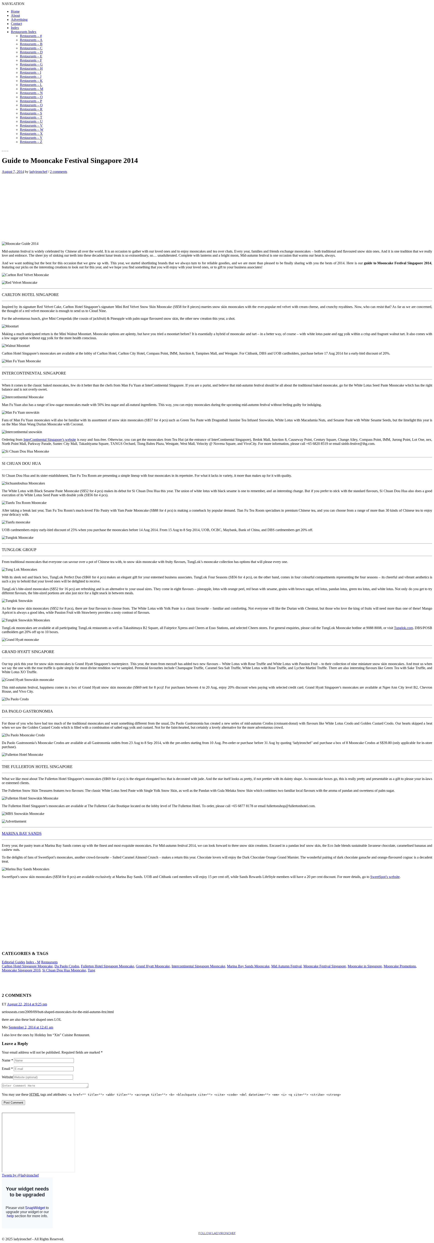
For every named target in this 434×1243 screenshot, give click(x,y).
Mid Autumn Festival (286, 966)
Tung (91, 970)
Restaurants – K (31, 81)
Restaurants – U (31, 121)
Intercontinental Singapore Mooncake (198, 966)
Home (15, 11)
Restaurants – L (31, 85)
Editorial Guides (13, 962)
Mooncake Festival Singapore (324, 966)
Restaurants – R (31, 109)
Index (15, 28)
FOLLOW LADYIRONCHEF (217, 1233)
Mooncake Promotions (400, 966)
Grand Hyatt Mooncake (153, 966)
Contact (16, 24)
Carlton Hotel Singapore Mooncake (27, 966)
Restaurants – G (31, 64)
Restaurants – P (31, 101)
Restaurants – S (31, 113)
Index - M (33, 962)
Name (7, 1060)
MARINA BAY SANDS (22, 833)
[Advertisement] (40, 205)
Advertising (19, 19)
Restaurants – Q (31, 105)
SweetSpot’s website (385, 877)
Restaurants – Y (31, 138)
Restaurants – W (31, 129)
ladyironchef (38, 172)
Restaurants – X (31, 134)
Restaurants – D (31, 52)
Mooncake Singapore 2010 (21, 970)
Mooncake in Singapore (365, 966)
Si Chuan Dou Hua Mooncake (64, 970)
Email (7, 1069)
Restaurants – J (30, 77)
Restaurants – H (31, 68)
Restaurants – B (31, 44)
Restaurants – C (31, 48)
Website (7, 1077)
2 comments (58, 172)
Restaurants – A (31, 40)
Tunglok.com (403, 628)
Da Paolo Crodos (66, 966)
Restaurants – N (31, 93)
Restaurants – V (31, 125)
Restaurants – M (31, 89)
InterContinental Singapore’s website (50, 439)
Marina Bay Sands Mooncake (248, 966)
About (15, 15)
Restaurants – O (31, 97)
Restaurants (49, 962)
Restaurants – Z (31, 142)
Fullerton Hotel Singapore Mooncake (107, 966)
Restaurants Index (23, 32)
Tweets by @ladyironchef (20, 1175)
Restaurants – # (31, 36)
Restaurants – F (31, 60)
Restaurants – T (31, 117)
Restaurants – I (30, 72)
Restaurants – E (31, 56)
